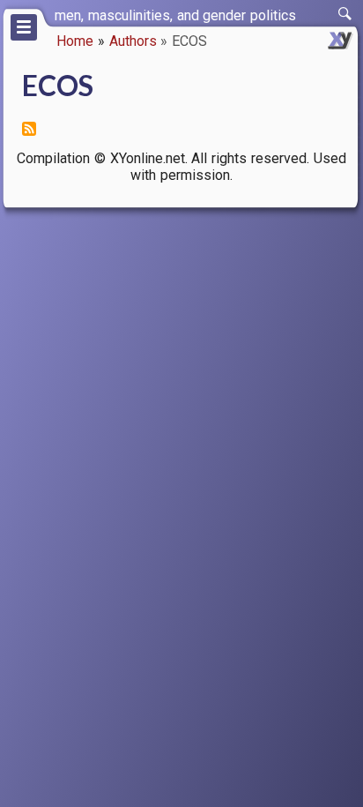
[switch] (345, 14)
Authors (133, 41)
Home (74, 41)
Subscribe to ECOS (29, 129)
